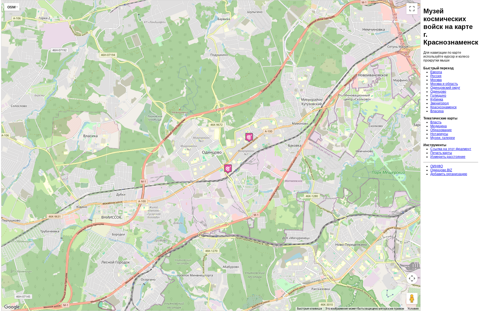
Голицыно (438, 95)
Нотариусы (439, 134)
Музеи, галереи (442, 138)
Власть (435, 122)
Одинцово (438, 92)
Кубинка (436, 99)
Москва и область (444, 84)
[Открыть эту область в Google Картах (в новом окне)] (12, 307)
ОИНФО (436, 166)
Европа (436, 72)
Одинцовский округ (445, 88)
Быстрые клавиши (309, 308)
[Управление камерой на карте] (412, 278)
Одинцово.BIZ (441, 170)
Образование (441, 130)
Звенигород (439, 103)
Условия (413, 308)
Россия (435, 76)
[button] (249, 137)
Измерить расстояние (447, 157)
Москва (436, 80)
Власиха (437, 111)
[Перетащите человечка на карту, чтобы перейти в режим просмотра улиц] (412, 298)
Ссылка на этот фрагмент (450, 149)
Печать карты (441, 153)
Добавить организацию (448, 174)
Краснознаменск (443, 107)
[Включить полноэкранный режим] (412, 8)
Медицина (438, 126)
